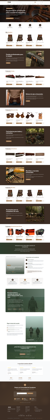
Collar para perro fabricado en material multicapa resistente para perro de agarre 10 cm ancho (9, 237)
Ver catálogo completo (9, 18)
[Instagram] (9, 411)
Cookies (35, 418)
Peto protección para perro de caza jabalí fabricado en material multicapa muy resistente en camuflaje (40, 237)
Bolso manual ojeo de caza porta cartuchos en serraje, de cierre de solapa (39, 120)
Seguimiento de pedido (39, 0)
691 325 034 (9, 0)
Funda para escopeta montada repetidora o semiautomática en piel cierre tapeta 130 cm (29, 82)
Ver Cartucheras (9, 141)
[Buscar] (35, 2)
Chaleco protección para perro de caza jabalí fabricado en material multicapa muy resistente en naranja (20, 237)
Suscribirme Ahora (30, 393)
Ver (13, 45)
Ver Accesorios (8, 218)
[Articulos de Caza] (9, 2)
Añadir (9, 45)
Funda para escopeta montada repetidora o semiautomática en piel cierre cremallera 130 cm (19, 82)
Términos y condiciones (31, 418)
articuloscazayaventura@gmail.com (38, 409)
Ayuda (42, 0)
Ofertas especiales (17, 18)
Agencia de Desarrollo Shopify (39, 418)
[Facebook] (8, 411)
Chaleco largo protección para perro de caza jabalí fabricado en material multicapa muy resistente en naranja (29, 237)
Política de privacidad (27, 418)
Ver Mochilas (28, 179)
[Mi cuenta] (41, 2)
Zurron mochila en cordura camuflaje (40, 42)
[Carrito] (42, 2)
